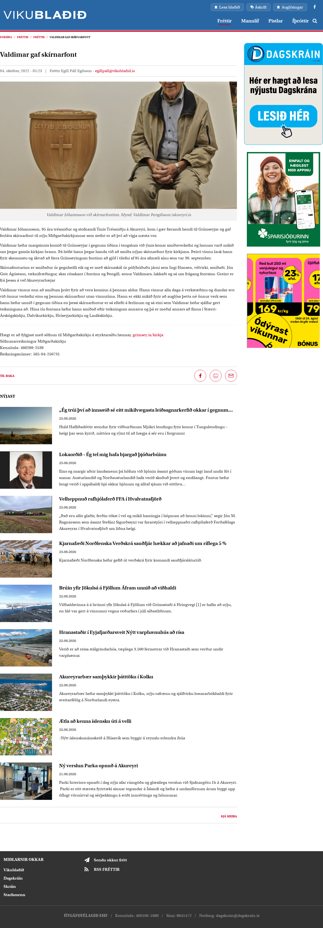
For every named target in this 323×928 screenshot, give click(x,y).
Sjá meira (229, 816)
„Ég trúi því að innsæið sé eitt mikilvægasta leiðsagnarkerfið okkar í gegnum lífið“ (143, 410)
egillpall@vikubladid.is (115, 71)
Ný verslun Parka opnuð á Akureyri (98, 765)
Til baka (7, 376)
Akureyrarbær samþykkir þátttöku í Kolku (106, 677)
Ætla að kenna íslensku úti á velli (95, 721)
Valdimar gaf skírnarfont (70, 37)
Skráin (10, 886)
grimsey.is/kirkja (148, 334)
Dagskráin (13, 878)
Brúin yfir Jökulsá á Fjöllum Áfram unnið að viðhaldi (117, 588)
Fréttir (22, 37)
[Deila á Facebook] (200, 376)
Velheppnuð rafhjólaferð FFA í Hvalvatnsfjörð (110, 499)
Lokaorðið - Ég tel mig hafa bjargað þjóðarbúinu (112, 454)
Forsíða (6, 37)
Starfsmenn (14, 894)
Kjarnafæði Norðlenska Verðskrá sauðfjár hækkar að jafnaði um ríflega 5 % (143, 543)
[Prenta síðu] (216, 376)
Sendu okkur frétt (110, 860)
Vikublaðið (14, 869)
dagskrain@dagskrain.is (237, 915)
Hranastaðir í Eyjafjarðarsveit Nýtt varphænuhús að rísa (121, 632)
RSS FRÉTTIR (107, 869)
